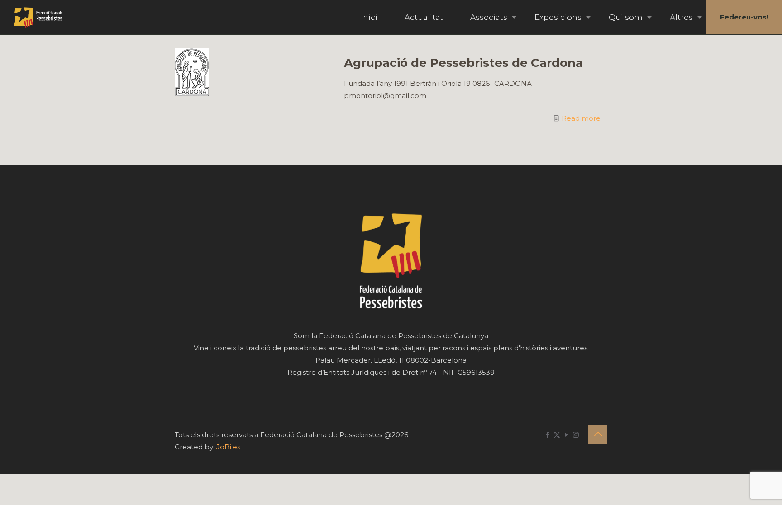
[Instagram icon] (575, 434)
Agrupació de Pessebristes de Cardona (463, 63)
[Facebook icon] (547, 434)
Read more (581, 118)
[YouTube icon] (566, 434)
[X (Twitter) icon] (556, 434)
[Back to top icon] (597, 434)
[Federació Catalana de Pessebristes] (38, 17)
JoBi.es (228, 447)
